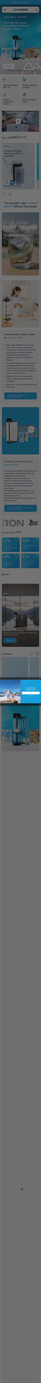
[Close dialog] (39, 680)
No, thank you (31, 695)
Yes (31, 692)
